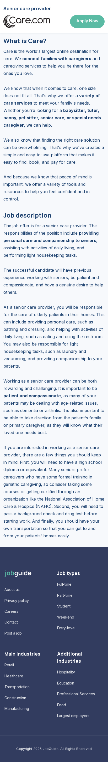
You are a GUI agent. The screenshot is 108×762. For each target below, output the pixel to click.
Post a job (13, 633)
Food (61, 705)
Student (64, 606)
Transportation (17, 686)
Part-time (65, 595)
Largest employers (73, 715)
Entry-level (66, 628)
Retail (9, 665)
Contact (11, 622)
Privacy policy (16, 600)
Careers (11, 611)
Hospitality (66, 672)
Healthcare (13, 676)
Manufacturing (16, 708)
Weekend (65, 617)
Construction (15, 698)
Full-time (64, 584)
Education (65, 683)
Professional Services (76, 694)
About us (12, 589)
